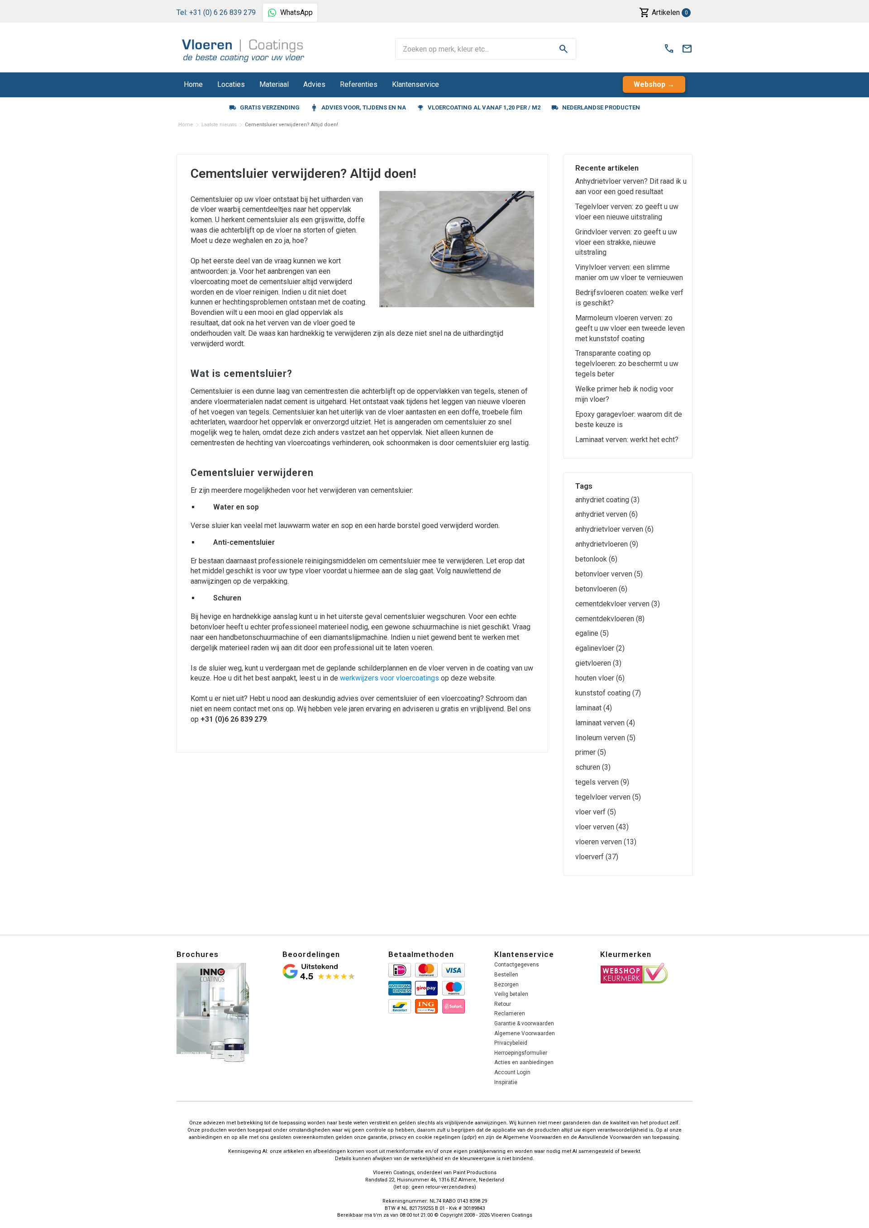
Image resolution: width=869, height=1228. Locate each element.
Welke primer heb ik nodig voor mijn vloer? (624, 394)
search (563, 48)
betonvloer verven (609, 574)
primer (590, 752)
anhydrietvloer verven (614, 529)
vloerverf (596, 856)
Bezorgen (506, 984)
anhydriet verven (606, 514)
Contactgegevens (516, 964)
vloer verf (595, 812)
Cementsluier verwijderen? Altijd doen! (291, 125)
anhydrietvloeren (606, 544)
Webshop (649, 84)
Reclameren (509, 1013)
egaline (592, 633)
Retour (502, 1004)
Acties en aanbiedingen (524, 1062)
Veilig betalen (511, 994)
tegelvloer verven (608, 797)
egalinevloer (600, 648)
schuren (593, 767)
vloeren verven (605, 842)
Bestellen (506, 974)
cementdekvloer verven (617, 604)
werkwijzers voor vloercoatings (389, 678)
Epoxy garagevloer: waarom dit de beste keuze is (628, 419)
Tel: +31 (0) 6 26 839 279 (216, 12)
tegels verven (602, 782)
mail (687, 48)
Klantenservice (415, 84)
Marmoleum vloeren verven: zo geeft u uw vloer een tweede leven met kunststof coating (630, 328)
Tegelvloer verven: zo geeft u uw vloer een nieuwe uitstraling (626, 211)
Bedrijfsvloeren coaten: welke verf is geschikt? (629, 297)
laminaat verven (605, 723)
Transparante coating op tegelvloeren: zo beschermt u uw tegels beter (626, 363)
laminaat (593, 708)
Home (193, 84)
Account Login (512, 1072)
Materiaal (274, 84)
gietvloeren (598, 663)
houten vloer (600, 678)
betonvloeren (601, 589)
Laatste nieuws (219, 125)
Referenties (358, 84)
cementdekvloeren (610, 618)
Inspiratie (505, 1082)
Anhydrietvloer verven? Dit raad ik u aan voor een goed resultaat (631, 186)
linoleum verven (605, 737)
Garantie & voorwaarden (524, 1023)
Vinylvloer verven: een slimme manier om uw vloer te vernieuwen (629, 272)
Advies (314, 84)
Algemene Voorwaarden (524, 1033)
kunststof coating (608, 693)
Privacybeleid (510, 1043)
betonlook (596, 559)
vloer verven (602, 827)
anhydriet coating (607, 499)
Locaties (231, 84)
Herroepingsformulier (520, 1053)
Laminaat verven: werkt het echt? (626, 439)
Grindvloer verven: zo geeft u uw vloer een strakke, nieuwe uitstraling (626, 242)
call (669, 48)
